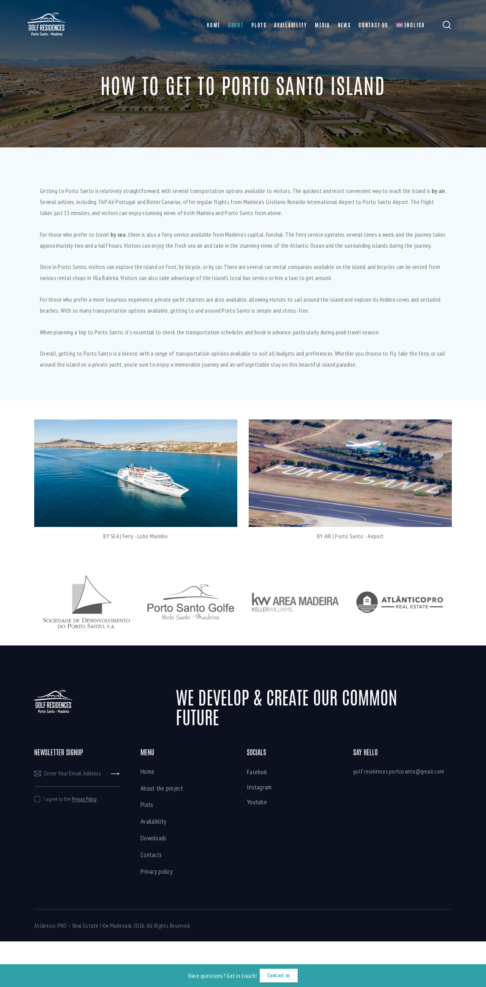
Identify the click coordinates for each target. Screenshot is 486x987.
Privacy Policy (84, 799)
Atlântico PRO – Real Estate (66, 925)
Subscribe (115, 773)
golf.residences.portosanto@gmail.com (398, 771)
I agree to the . (70, 799)
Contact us (278, 975)
